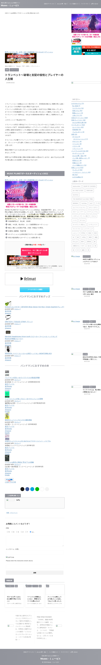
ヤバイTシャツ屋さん (79, 224)
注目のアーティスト (49, 3)
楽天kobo (8, 386)
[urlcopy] (47, 489)
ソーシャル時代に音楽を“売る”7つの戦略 (19, 462)
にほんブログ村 (10, 482)
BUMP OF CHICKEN (90, 186)
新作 (82, 241)
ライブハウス (84, 3)
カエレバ (17, 309)
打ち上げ (75, 241)
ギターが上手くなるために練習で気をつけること (14, 599)
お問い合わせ (94, 3)
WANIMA (75, 203)
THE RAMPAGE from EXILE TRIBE (83, 199)
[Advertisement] (35, 32)
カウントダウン (93, 207)
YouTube (84, 203)
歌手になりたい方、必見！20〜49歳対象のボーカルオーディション (29, 52)
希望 (90, 237)
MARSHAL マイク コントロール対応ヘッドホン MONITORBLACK (28, 353)
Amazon (8, 313)
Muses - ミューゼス (10, 5)
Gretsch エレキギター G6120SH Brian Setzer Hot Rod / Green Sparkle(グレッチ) (34, 307)
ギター (75, 212)
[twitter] (22, 489)
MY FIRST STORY (78, 190)
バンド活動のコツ (74, 3)
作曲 (89, 233)
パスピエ (93, 216)
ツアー (82, 212)
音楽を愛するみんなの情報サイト (50, 655)
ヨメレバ (17, 380)
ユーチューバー (92, 224)
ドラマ (89, 212)
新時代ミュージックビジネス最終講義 (18, 420)
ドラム (96, 212)
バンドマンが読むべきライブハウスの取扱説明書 (22, 378)
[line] (37, 489)
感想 (96, 237)
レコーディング (88, 229)
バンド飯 (85, 216)
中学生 (83, 233)
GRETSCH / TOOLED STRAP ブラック (19, 322)
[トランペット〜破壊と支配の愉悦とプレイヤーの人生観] (32, 489)
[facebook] (27, 489)
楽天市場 (8, 311)
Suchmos (75, 195)
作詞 (95, 233)
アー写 (98, 203)
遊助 (83, 250)
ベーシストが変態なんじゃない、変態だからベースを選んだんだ (34, 599)
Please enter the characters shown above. (19, 560)
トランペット (14, 512)
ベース (75, 220)
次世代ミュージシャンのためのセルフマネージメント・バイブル (28, 441)
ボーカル (82, 220)
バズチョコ (76, 216)
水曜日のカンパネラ (78, 246)
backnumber (76, 186)
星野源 (89, 241)
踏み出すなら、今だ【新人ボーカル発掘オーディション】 (34, 251)
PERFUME (90, 190)
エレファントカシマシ (79, 207)
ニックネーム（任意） (13, 549)
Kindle (7, 390)
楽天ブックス (9, 384)
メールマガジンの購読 (35, 289)
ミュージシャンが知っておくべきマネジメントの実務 (24, 399)
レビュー (75, 233)
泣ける (89, 246)
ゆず (91, 203)
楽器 (8, 512)
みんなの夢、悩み (62, 3)
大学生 (84, 237)
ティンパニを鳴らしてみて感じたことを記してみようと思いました (54, 599)
